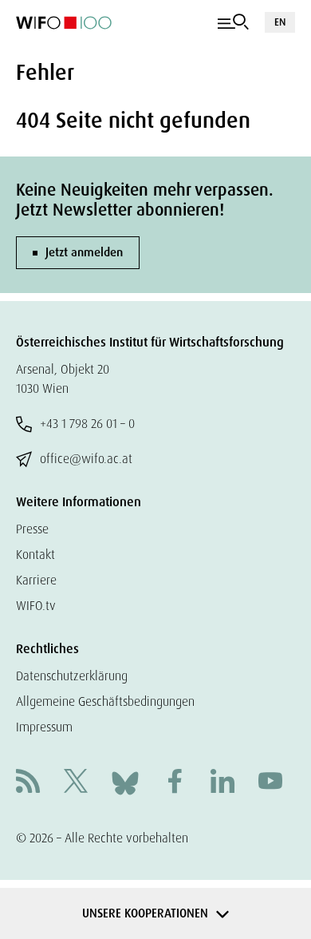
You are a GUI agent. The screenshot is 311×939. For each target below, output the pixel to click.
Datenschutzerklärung (72, 676)
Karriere (36, 580)
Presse (32, 529)
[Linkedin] (222, 782)
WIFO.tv (36, 605)
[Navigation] (233, 22)
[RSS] (28, 782)
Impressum (44, 727)
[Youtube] (270, 782)
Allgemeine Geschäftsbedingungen (105, 701)
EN (279, 22)
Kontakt (35, 554)
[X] (76, 782)
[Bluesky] (125, 782)
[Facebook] (175, 782)
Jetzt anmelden (84, 252)
